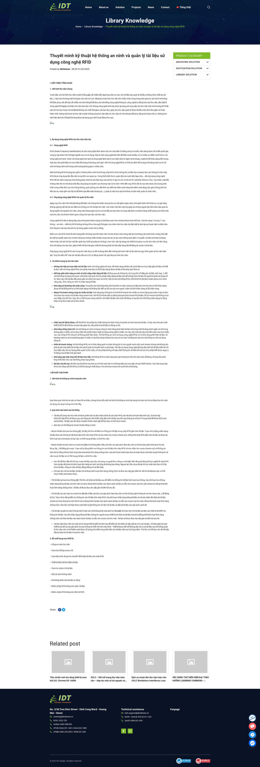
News (151, 7)
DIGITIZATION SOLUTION (189, 68)
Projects (136, 7)
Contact (165, 7)
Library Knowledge (93, 26)
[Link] (252, 718)
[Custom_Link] (252, 726)
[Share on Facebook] (60, 609)
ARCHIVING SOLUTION (188, 62)
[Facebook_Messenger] (252, 734)
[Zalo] (252, 743)
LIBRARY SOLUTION (186, 74)
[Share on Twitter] (63, 609)
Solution (120, 7)
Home (88, 7)
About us (103, 7)
